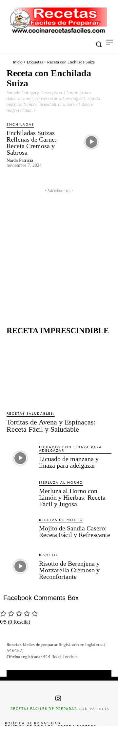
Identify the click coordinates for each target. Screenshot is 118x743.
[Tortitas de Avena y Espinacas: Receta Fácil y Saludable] (59, 372)
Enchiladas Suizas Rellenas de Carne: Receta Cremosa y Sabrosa (32, 142)
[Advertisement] (59, 253)
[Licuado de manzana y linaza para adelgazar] (20, 458)
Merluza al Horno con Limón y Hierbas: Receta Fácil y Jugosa (72, 497)
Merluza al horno (61, 482)
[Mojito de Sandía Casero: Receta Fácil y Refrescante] (20, 530)
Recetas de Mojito (61, 520)
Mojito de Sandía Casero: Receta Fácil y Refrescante (74, 531)
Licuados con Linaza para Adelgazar (70, 449)
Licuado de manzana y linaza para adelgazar (69, 462)
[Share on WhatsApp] (82, 734)
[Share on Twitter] (35, 734)
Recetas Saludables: (31, 413)
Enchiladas (20, 124)
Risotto (48, 555)
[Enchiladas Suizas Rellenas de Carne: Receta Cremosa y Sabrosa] (91, 142)
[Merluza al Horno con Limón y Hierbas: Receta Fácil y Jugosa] (20, 493)
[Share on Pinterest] (59, 734)
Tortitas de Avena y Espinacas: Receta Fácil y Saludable (51, 425)
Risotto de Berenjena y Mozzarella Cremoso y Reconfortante (69, 570)
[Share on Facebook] (12, 734)
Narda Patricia (20, 160)
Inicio (18, 62)
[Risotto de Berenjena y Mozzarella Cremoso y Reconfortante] (20, 566)
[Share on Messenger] (106, 734)
